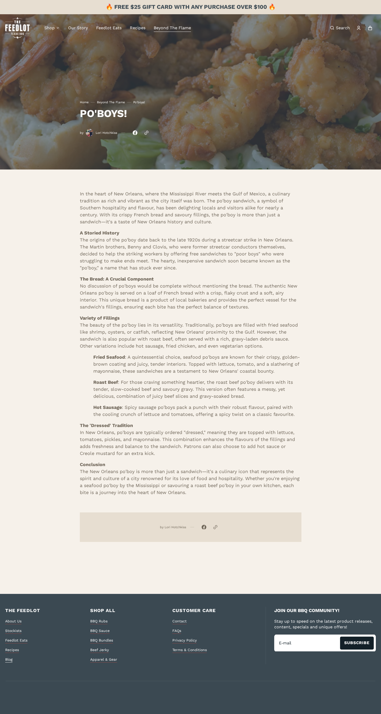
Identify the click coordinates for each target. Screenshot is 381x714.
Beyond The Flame (111, 102)
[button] (340, 28)
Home (84, 102)
